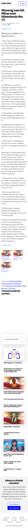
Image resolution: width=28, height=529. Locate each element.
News (9, 24)
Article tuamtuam (14, 508)
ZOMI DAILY (6, 3)
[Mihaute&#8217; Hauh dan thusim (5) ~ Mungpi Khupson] (6, 253)
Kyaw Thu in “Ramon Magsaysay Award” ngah (14, 455)
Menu (23, 3)
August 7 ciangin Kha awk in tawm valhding (12, 462)
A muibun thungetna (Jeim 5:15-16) (17, 258)
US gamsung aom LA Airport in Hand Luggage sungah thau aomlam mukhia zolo (13, 370)
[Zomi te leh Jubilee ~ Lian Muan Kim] (6, 265)
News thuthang (13, 504)
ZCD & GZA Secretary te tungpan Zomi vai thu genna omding (14, 392)
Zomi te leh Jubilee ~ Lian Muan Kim (5, 270)
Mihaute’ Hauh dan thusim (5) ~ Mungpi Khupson (6, 258)
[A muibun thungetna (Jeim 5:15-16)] (18, 253)
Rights (16, 525)
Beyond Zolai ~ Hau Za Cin (12, 427)
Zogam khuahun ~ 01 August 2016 (12, 469)
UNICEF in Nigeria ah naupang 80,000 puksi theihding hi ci (13, 405)
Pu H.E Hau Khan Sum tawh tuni (13, 399)
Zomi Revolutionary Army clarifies (12, 433)
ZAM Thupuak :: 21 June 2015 (13, 363)
